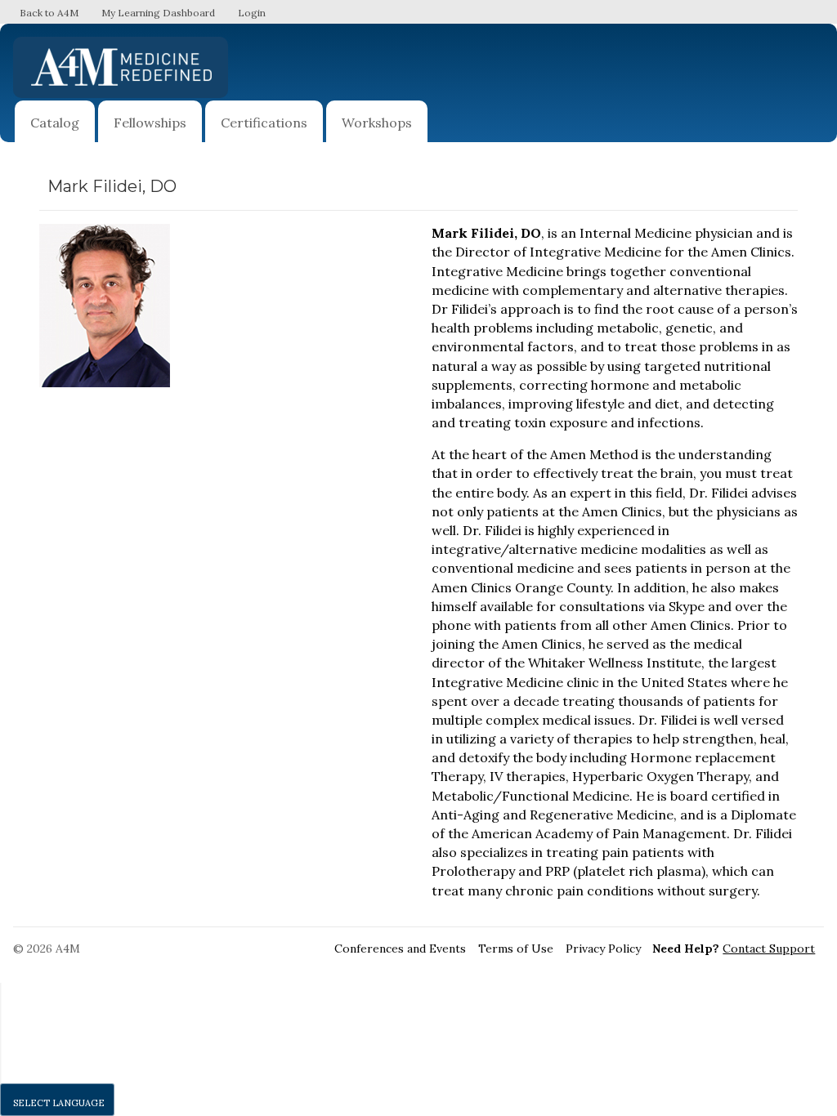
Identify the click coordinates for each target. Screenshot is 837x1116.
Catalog (54, 122)
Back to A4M (49, 13)
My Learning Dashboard (158, 13)
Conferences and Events (400, 948)
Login (252, 13)
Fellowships (150, 122)
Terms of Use (515, 948)
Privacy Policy (603, 948)
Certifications (264, 122)
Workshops (377, 122)
